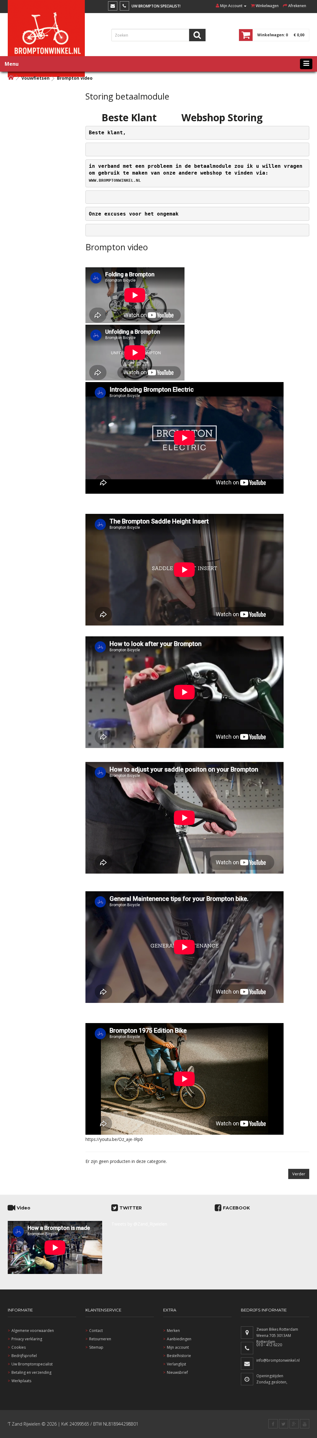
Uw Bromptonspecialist (32, 1364)
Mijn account (178, 1347)
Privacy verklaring (26, 1339)
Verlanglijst (176, 1364)
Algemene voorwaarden (32, 1330)
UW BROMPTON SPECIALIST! (156, 6)
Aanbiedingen (179, 1339)
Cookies (18, 1347)
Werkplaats (21, 1380)
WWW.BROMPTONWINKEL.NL (115, 180)
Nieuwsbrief (177, 1372)
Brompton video (75, 78)
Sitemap (96, 1347)
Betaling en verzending (31, 1372)
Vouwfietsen (35, 78)
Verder (298, 1174)
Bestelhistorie (179, 1355)
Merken (173, 1330)
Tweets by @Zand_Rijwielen (139, 1224)
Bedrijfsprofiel (24, 1355)
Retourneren (100, 1339)
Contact (96, 1330)
